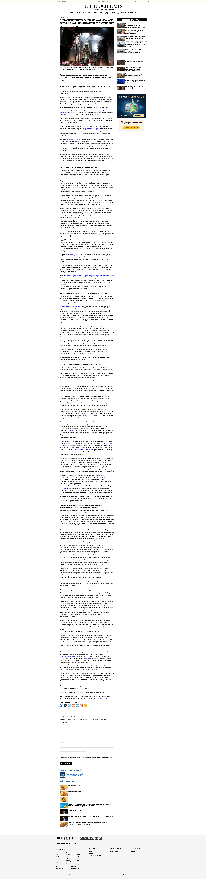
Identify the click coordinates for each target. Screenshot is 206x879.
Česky (78, 856)
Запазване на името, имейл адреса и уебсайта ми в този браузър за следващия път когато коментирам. (87, 758)
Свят (100, 13)
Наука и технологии (115, 851)
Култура (107, 13)
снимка (87, 416)
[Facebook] (61, 705)
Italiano (67, 856)
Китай (95, 13)
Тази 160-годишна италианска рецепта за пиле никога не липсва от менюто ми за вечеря (88, 823)
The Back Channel (74, 139)
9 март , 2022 (75, 26)
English (57, 853)
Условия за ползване (61, 870)
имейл (97, 464)
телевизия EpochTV (103, 698)
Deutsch (68, 854)
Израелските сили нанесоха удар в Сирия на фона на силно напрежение (135, 38)
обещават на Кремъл (94, 129)
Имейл (62, 750)
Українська (79, 853)
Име (61, 743)
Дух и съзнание (121, 13)
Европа (79, 13)
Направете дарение (71, 843)
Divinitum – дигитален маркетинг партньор (133, 874)
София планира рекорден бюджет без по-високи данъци (134, 75)
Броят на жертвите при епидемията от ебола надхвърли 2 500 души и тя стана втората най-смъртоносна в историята (134, 25)
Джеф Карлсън (65, 26)
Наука (113, 13)
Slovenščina (79, 858)
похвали (64, 488)
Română (78, 854)
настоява (103, 475)
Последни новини (60, 843)
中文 (57, 854)
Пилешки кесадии (74, 792)
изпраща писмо (73, 430)
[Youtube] (92, 838)
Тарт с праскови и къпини (77, 798)
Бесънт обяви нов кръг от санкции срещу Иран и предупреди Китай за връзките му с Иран (134, 31)
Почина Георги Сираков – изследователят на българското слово (90, 816)
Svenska (68, 860)
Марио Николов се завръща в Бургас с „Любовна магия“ (135, 81)
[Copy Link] (85, 705)
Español (57, 856)
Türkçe (78, 862)
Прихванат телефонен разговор (70, 307)
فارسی (78, 863)
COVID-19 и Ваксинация (95, 855)
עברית (57, 858)
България (71, 13)
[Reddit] (73, 705)
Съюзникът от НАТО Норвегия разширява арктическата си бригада (135, 44)
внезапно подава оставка (81, 450)
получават (71, 380)
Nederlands (68, 862)
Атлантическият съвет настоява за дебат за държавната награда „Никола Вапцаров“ (133, 69)
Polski (78, 860)
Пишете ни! (63, 1)
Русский (68, 863)
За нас (58, 1)
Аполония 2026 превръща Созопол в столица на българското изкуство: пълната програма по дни (89, 805)
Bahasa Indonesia (60, 863)
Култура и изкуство (115, 848)
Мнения (133, 851)
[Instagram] (69, 705)
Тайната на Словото (75, 810)
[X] (65, 705)
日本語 (57, 860)
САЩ (84, 13)
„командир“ (73, 255)
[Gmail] (81, 705)
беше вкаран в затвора (88, 403)
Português (68, 858)
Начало (62, 17)
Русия (89, 13)
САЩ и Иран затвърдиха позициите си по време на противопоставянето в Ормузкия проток (134, 51)
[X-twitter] (85, 838)
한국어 (57, 862)
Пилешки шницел (74, 785)
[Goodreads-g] (89, 838)
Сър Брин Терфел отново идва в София (134, 87)
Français (68, 853)
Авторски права (59, 868)
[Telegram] (77, 705)
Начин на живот (132, 13)
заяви (88, 658)
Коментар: (63, 722)
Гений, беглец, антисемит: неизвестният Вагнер (134, 62)
